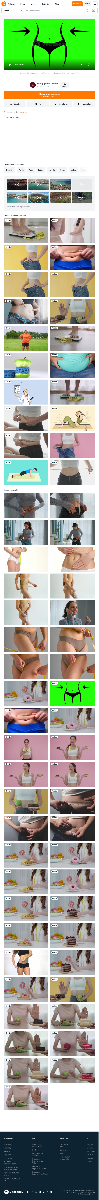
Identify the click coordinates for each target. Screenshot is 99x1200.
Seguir (64, 86)
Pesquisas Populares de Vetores (37, 1160)
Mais (57, 4)
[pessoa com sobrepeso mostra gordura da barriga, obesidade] (72, 364)
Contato (62, 1149)
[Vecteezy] (3, 3)
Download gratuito (49, 95)
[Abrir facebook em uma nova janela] (28, 1191)
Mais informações (12, 117)
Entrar (87, 4)
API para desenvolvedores (11, 1162)
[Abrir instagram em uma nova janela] (32, 1191)
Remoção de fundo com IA (11, 1173)
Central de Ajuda (63, 1144)
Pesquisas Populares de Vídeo (37, 1173)
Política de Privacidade (85, 1191)
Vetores (11, 4)
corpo (62, 169)
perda (21, 169)
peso (31, 169)
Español (88, 1147)
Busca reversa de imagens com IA (11, 1167)
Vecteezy (7, 1147)
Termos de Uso (69, 1191)
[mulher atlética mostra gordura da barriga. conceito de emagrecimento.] (72, 256)
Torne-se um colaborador (64, 1157)
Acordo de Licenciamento (38, 1144)
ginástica (9, 169)
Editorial (45, 4)
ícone (84, 169)
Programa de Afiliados (37, 1153)
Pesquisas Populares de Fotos (39, 1166)
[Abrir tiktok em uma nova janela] (44, 1191)
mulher (74, 169)
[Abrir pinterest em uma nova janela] (40, 1191)
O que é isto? (23, 112)
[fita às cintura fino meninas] (26, 961)
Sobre (61, 1152)
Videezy (7, 1150)
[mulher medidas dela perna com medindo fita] (26, 638)
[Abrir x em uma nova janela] (48, 1191)
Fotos (22, 4)
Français (88, 1157)
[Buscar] (87, 10)
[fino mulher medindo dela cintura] (26, 558)
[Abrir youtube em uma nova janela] (51, 1191)
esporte (52, 169)
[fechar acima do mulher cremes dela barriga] (72, 558)
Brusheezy (8, 1143)
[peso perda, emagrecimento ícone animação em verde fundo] (72, 692)
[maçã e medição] (26, 364)
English (88, 1143)
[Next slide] (89, 169)
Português (89, 1150)
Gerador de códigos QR (12, 1178)
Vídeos (33, 4)
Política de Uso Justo (84, 1193)
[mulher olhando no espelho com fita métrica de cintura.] (72, 229)
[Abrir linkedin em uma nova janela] (36, 1191)
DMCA (34, 1149)
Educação (8, 1157)
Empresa (7, 1154)
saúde (40, 169)
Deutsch (88, 1154)
